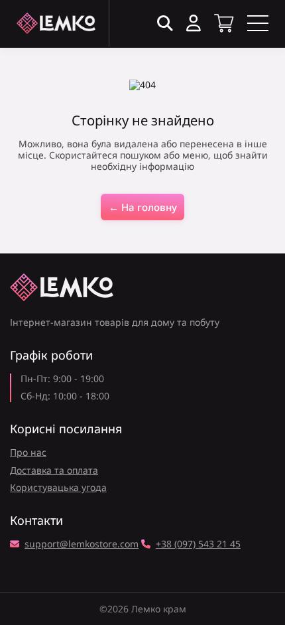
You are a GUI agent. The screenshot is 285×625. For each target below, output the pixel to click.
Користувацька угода (58, 487)
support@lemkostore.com (82, 544)
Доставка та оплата (54, 470)
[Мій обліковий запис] (193, 23)
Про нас (28, 452)
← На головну (143, 207)
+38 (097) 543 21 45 (198, 544)
